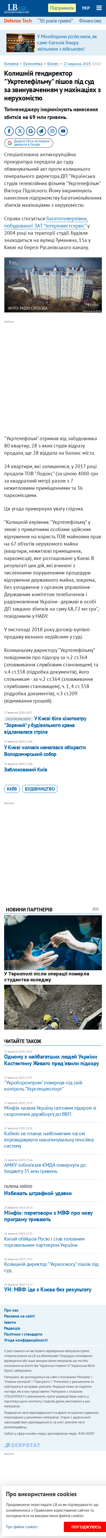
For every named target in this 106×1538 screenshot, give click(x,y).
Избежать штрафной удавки (38, 1193)
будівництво (40, 789)
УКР (86, 8)
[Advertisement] (53, 378)
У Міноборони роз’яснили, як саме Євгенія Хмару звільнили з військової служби (67, 45)
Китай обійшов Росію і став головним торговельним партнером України (44, 1241)
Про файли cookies (22, 1526)
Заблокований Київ (25, 769)
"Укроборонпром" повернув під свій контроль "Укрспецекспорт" (43, 1085)
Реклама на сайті (19, 1316)
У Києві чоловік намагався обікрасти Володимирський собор (45, 751)
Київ (12, 789)
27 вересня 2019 (77, 63)
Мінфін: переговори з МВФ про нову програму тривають (48, 1216)
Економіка (32, 63)
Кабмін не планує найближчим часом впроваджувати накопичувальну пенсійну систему (48, 1139)
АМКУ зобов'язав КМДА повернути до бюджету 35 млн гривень (45, 1168)
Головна (11, 63)
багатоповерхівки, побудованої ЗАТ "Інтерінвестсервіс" (46, 222)
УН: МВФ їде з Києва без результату (47, 1289)
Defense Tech (18, 21)
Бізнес (53, 63)
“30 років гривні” (55, 21)
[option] (53, 43)
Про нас (11, 1310)
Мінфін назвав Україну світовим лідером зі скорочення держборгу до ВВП (50, 1111)
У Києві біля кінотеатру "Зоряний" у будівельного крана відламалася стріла (45, 725)
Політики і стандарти (23, 1334)
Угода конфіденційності (26, 1340)
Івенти (10, 1322)
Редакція (12, 1328)
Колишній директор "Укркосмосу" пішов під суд (51, 1267)
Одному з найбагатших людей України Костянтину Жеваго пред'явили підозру (51, 1060)
